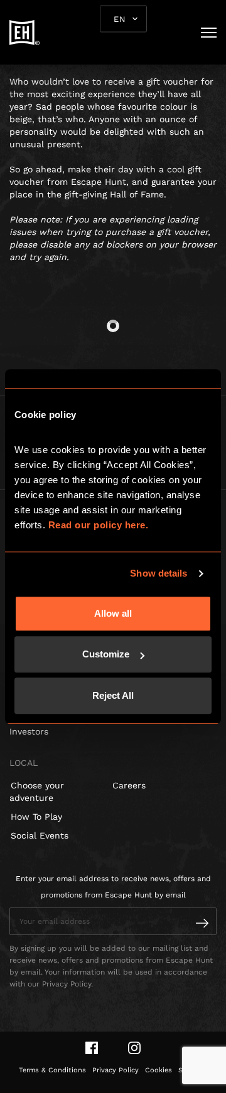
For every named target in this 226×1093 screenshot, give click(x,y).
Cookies (158, 1070)
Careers (129, 785)
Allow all (113, 613)
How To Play (36, 817)
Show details (158, 573)
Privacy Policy (115, 1070)
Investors (28, 731)
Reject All (113, 695)
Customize (105, 654)
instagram (134, 1048)
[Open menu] (209, 33)
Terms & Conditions (52, 1070)
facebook (91, 1048)
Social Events (39, 835)
